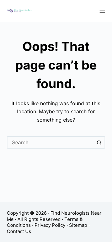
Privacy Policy (50, 225)
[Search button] (99, 142)
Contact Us (19, 231)
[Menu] (102, 11)
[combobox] (50, 142)
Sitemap (78, 225)
